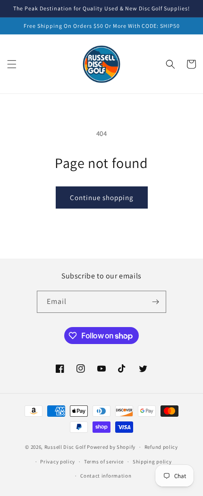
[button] (11, 64)
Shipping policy (152, 461)
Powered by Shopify (111, 447)
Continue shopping (102, 197)
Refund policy (161, 447)
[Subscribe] (155, 302)
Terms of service (104, 461)
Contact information (105, 475)
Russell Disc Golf (65, 447)
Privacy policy (57, 461)
